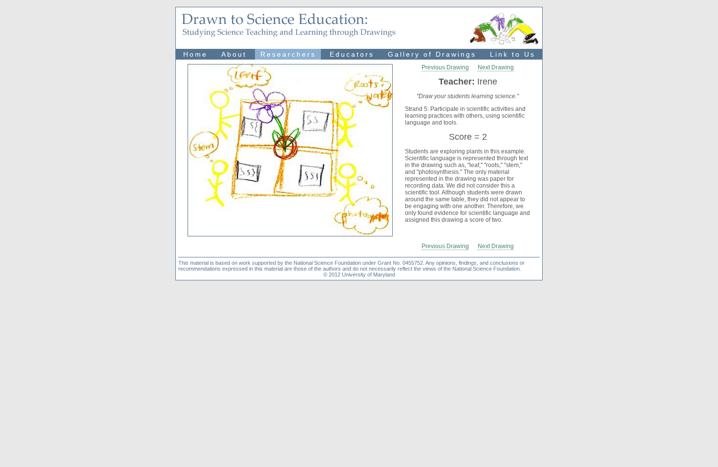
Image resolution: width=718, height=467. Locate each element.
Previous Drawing (445, 67)
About (234, 54)
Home (195, 54)
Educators (352, 54)
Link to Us (512, 54)
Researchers (288, 54)
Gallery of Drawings (432, 54)
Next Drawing (496, 67)
